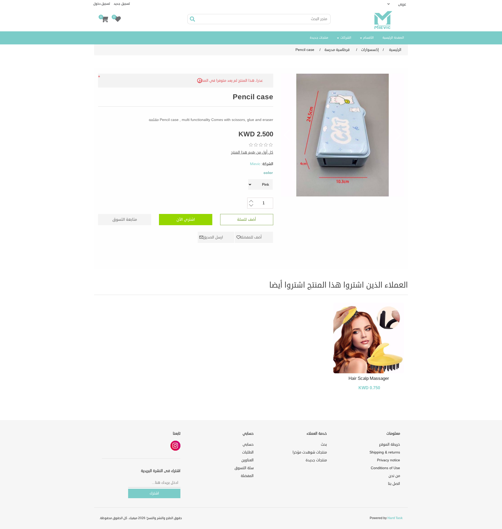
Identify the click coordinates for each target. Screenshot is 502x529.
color (268, 172)
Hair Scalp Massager (369, 378)
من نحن (394, 475)
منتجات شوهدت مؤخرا (310, 452)
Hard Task (395, 518)
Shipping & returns (384, 452)
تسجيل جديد (122, 4)
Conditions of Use (385, 468)
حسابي (248, 444)
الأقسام (368, 38)
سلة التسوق (244, 468)
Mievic (255, 163)
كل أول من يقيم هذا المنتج (252, 152)
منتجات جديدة (319, 38)
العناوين (247, 460)
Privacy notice (388, 460)
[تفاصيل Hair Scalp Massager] (368, 338)
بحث (324, 444)
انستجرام (175, 446)
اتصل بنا (394, 483)
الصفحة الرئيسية (393, 38)
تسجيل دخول (101, 4)
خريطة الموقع (389, 444)
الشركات (345, 38)
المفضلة (247, 475)
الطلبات (248, 452)
